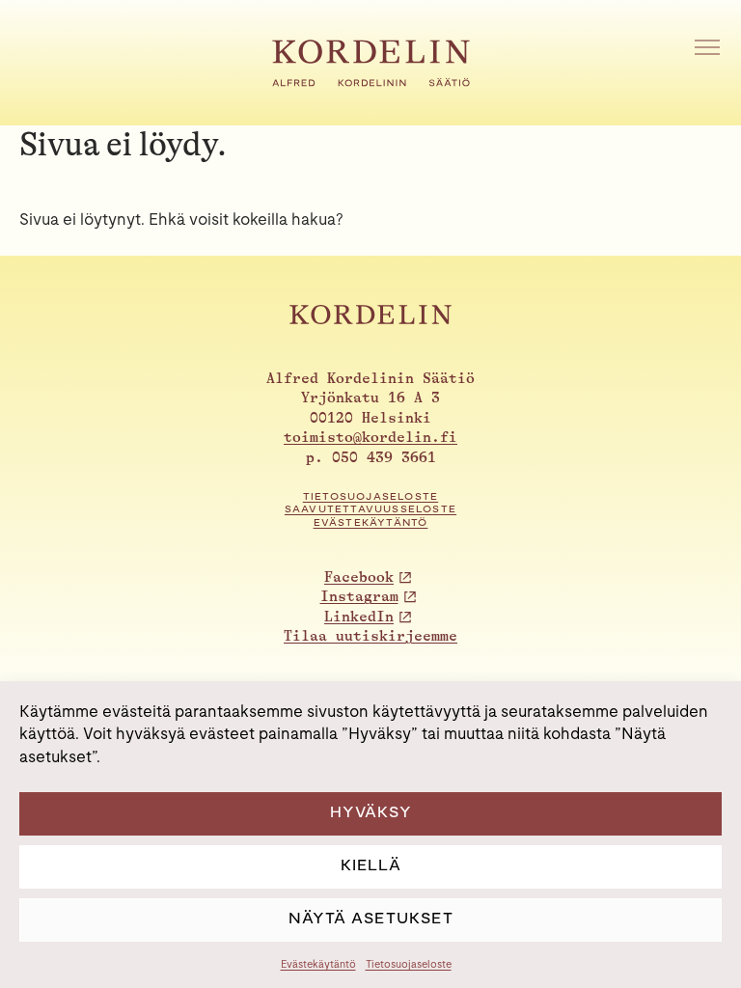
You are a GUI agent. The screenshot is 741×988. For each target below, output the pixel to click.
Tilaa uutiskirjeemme (370, 636)
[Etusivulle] (371, 81)
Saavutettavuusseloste (370, 509)
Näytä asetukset (370, 918)
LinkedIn (359, 617)
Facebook (359, 577)
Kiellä (371, 865)
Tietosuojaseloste (409, 964)
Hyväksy (371, 812)
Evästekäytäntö (318, 964)
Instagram (359, 597)
